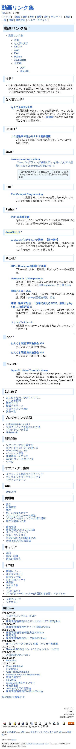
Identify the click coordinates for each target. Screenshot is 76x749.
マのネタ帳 (12, 585)
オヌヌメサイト (14, 574)
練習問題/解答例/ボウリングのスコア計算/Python (33, 621)
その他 (18, 63)
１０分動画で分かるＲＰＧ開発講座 (31, 136)
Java (16, 49)
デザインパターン (16, 479)
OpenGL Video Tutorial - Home (29, 370)
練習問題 (11, 526)
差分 (32, 16)
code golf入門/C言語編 (18, 540)
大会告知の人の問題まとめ (21, 537)
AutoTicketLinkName (17, 671)
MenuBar (11, 660)
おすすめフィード (16, 579)
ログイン (42, 20)
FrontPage (12, 668)
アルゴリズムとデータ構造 (21, 515)
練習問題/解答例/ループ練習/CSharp (26, 638)
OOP (22, 67)
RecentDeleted (14, 666)
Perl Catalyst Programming (27, 194)
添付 (46, 16)
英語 (8, 553)
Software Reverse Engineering (23, 674)
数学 (8, 504)
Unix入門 (11, 491)
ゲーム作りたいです (17, 450)
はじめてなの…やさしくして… (23, 397)
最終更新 (21, 20)
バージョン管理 (14, 453)
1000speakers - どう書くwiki (55, 285)
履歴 (39, 16)
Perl (16, 53)
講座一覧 (11, 411)
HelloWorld (12, 432)
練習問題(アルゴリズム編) (20, 529)
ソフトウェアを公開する (19, 445)
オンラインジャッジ (17, 532)
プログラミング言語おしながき (23, 427)
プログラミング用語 (17, 408)
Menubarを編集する (13, 696)
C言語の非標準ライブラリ (20, 682)
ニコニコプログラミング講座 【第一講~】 (35, 239)
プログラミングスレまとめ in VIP (46, 732)
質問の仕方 (12, 403)
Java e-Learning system (25, 159)
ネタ (8, 587)
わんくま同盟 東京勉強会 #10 (27, 343)
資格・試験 (12, 556)
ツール (9, 461)
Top (3, 13)
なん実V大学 (21, 43)
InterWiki (11, 680)
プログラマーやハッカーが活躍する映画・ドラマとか (35, 593)
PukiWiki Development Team (37, 744)
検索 (11, 20)
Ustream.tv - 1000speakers (27, 278)
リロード (56, 16)
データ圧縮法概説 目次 (41, 297)
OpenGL (24, 71)
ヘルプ (31, 20)
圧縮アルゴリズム (21, 290)
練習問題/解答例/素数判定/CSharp (25, 632)
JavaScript (20, 59)
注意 (16, 40)
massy (13, 740)
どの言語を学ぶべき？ (18, 424)
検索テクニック (14, 406)
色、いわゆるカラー (17, 512)
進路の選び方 (13, 558)
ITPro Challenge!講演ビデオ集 (28, 266)
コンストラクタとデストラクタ (23, 477)
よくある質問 (13, 400)
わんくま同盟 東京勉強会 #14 (27, 352)
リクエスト (12, 602)
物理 (8, 509)
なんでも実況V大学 (21, 107)
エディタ (23, 456)
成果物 (9, 582)
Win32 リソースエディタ (20, 459)
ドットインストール (22, 322)
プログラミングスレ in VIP (21, 615)
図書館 (50, 117)
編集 (17, 16)
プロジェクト (13, 590)
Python (18, 56)
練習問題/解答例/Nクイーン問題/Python (28, 626)
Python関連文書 (20, 216)
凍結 (24, 16)
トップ (6, 16)
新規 (68, 16)
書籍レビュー (13, 571)
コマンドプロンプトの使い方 (22, 447)
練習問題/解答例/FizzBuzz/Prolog (24, 691)
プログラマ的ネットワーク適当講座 (26, 518)
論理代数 (11, 507)
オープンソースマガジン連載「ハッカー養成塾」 (33, 643)
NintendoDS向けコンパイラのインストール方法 (32, 649)
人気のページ (13, 599)
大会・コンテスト (16, 535)
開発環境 (11, 456)
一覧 (4, 20)
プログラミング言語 (17, 429)
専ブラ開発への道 (16, 521)
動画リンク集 (18, 8)
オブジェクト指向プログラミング (24, 474)
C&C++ (18, 46)
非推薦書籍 (12, 685)
